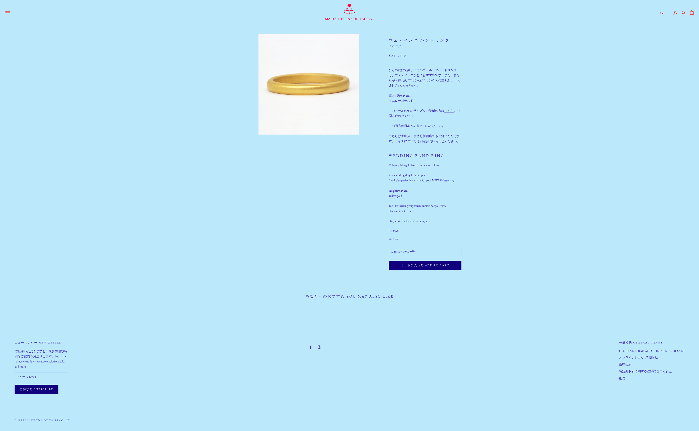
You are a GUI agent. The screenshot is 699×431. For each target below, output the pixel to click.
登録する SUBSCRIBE (36, 389)
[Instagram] (319, 346)
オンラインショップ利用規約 (639, 358)
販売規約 (625, 364)
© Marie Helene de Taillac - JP (42, 420)
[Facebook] (402, 238)
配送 (622, 378)
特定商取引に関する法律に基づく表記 (645, 371)
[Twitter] (407, 238)
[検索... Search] (684, 12)
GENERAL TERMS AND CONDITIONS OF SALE (651, 351)
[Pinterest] (411, 238)
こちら (449, 111)
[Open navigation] (7, 12)
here (411, 211)
